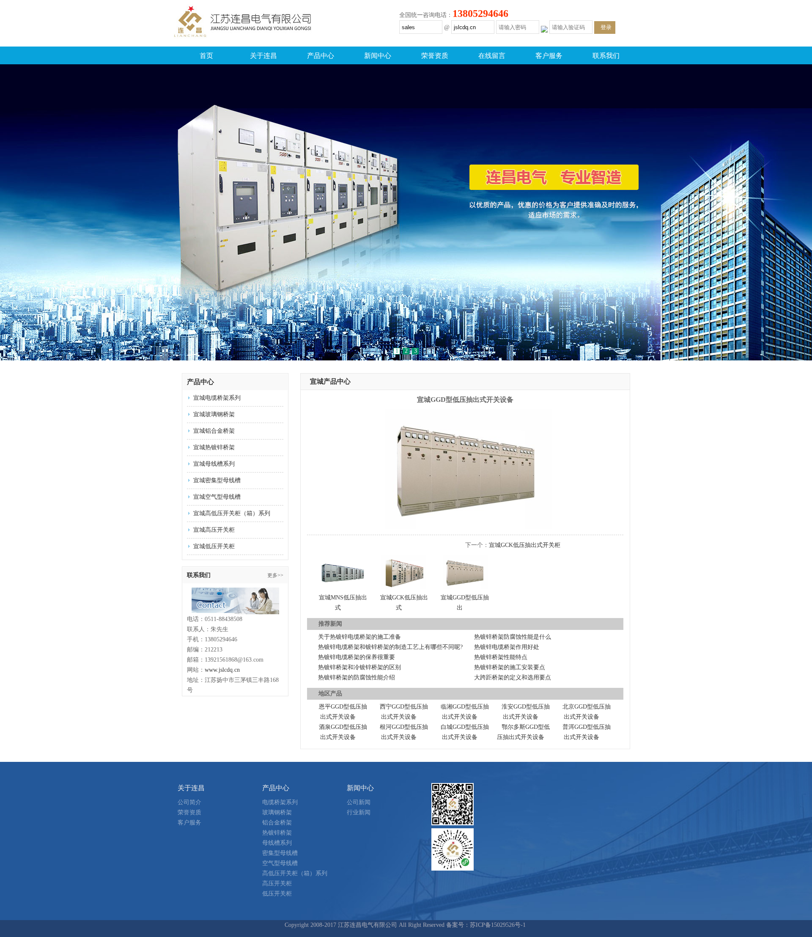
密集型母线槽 (280, 853)
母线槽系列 (277, 843)
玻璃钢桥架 (277, 812)
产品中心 (320, 55)
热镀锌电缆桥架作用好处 (506, 647)
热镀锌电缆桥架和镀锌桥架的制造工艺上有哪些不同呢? (390, 647)
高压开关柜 (277, 883)
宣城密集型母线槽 (217, 480)
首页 (206, 55)
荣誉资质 (434, 55)
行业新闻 (358, 812)
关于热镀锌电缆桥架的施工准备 (359, 637)
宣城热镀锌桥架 (214, 447)
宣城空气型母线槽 (217, 497)
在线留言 (491, 55)
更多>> (275, 575)
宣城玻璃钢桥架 (214, 414)
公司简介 (189, 802)
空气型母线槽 (280, 863)
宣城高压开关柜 (214, 530)
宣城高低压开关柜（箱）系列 (231, 513)
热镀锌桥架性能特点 (500, 657)
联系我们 (606, 55)
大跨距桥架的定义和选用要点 (512, 677)
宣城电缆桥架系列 (217, 398)
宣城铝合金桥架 (214, 431)
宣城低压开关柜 (214, 546)
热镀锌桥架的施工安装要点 (509, 667)
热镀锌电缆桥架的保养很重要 (356, 657)
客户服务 (548, 55)
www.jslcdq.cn (222, 670)
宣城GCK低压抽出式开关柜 (524, 545)
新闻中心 (377, 55)
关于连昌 (263, 55)
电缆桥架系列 (280, 802)
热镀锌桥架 (277, 833)
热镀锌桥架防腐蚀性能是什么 (512, 637)
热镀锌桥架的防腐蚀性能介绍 (356, 677)
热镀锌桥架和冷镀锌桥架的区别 (359, 667)
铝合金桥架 (277, 822)
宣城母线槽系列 (214, 464)
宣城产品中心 (330, 381)
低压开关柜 (277, 893)
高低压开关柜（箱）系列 (294, 873)
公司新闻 (358, 802)
